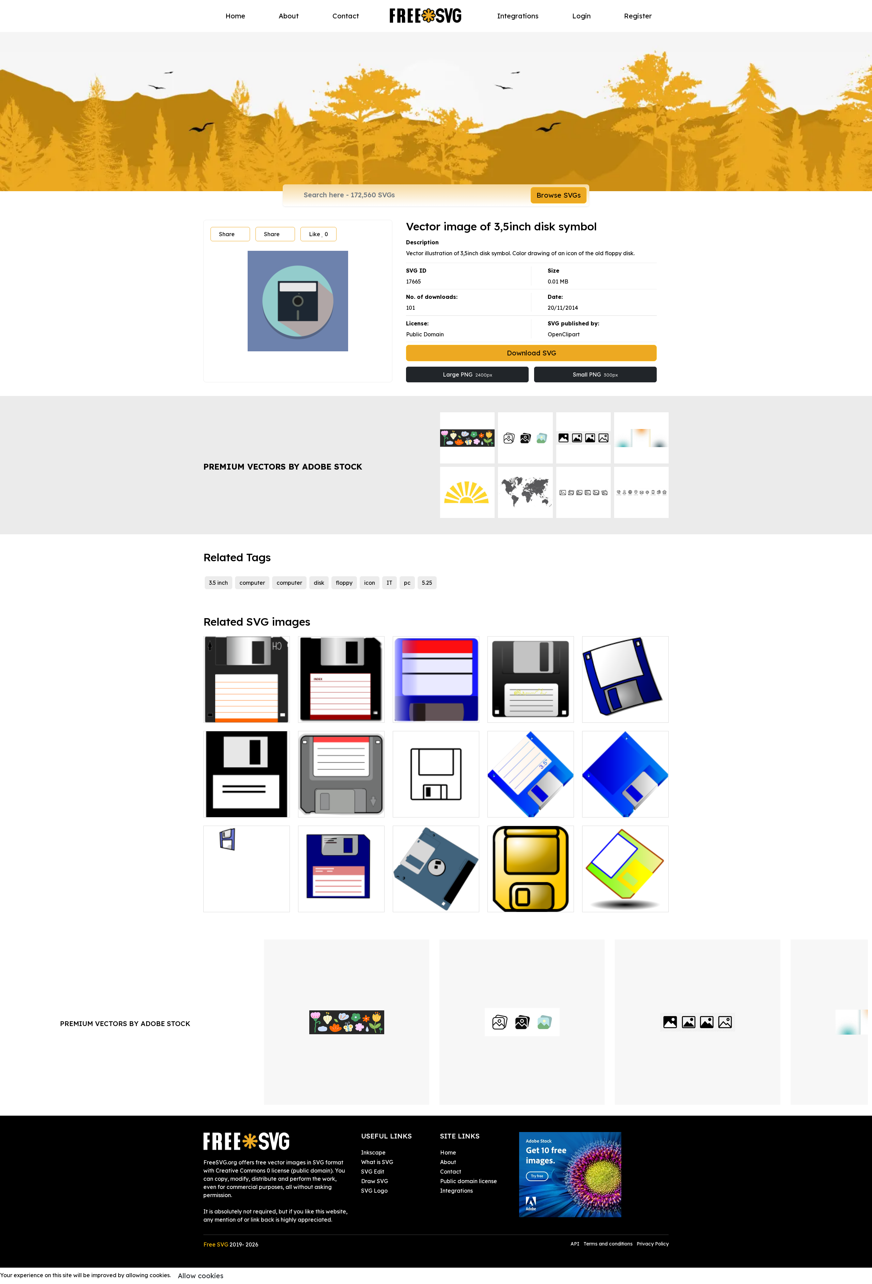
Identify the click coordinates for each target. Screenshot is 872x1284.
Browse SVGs (558, 195)
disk (319, 582)
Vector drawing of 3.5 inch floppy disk (341, 709)
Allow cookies (200, 1275)
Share (227, 234)
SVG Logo (374, 1190)
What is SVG (377, 1162)
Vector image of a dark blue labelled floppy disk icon (625, 705)
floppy (344, 582)
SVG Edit (372, 1171)
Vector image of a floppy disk (531, 709)
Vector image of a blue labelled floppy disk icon (436, 709)
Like (318, 234)
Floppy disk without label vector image (625, 803)
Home (235, 16)
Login (581, 16)
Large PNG (467, 374)
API (576, 1244)
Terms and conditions (608, 1244)
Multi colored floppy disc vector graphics (625, 898)
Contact (345, 16)
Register (638, 16)
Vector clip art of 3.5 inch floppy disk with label (247, 709)
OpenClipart (564, 334)
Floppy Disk (415, 902)
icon (369, 582)
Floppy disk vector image (244, 902)
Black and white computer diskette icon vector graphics (246, 799)
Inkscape (373, 1152)
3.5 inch (218, 582)
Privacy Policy (653, 1244)
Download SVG (531, 353)
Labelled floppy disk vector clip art (531, 803)
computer (252, 582)
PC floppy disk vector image (341, 803)
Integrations (518, 16)
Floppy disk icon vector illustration (436, 803)
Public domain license (468, 1181)
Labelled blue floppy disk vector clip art (341, 898)
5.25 (427, 582)
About (289, 16)
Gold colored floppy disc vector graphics (531, 898)
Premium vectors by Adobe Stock (282, 466)
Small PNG (595, 374)
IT (389, 582)
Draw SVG (374, 1181)
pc (407, 582)
